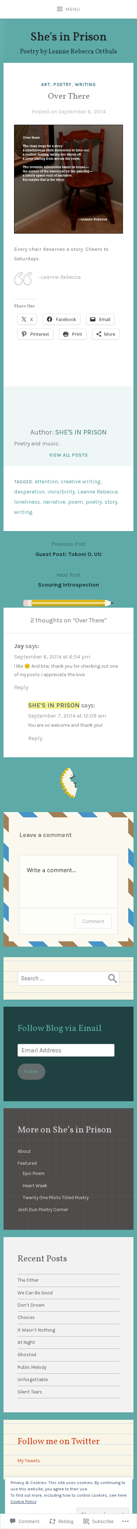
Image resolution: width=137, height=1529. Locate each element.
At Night (26, 1342)
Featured (27, 1163)
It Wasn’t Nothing (36, 1330)
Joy (19, 646)
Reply (21, 687)
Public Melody (32, 1367)
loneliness (27, 501)
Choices (26, 1317)
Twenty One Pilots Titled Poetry (56, 1197)
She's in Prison (68, 37)
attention (46, 481)
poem (75, 501)
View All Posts (68, 455)
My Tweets (29, 1460)
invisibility (61, 491)
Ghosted (27, 1354)
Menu (72, 9)
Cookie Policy (24, 1501)
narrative (54, 501)
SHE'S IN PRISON (81, 432)
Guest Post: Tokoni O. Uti (68, 549)
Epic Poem (34, 1173)
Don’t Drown (31, 1305)
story (111, 501)
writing (85, 84)
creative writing (81, 481)
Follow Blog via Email (60, 1028)
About (24, 1151)
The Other (28, 1280)
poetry (62, 84)
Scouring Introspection (68, 579)
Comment (93, 921)
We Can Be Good (35, 1292)
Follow (31, 1071)
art (45, 84)
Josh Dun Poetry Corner (43, 1209)
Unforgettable (33, 1379)
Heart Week (35, 1185)
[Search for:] (68, 978)
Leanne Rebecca (98, 491)
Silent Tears (30, 1391)
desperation (29, 491)
